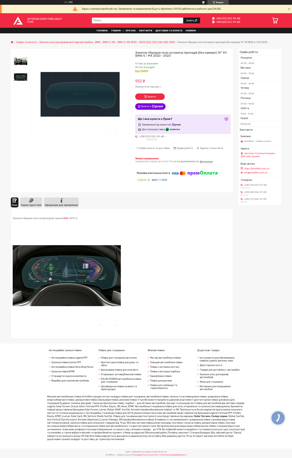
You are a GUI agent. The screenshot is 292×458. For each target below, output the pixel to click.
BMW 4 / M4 (109, 42)
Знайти (190, 20)
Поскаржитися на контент (146, 455)
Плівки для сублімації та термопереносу (163, 387)
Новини (191, 30)
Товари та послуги (26, 42)
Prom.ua (163, 452)
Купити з (146, 106)
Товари (116, 30)
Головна (102, 30)
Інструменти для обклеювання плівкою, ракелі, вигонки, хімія (217, 359)
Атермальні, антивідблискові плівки (121, 374)
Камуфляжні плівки (161, 376)
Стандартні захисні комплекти (69, 376)
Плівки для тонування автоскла (119, 357)
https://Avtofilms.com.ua (256, 168)
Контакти (145, 30)
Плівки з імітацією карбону (165, 371)
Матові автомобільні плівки (165, 357)
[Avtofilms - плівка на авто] (18, 20)
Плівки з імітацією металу (164, 367)
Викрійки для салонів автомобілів (70, 380)
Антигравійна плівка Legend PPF (69, 357)
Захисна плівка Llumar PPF (66, 362)
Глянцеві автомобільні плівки (166, 362)
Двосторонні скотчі (211, 365)
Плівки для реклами (161, 380)
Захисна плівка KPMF (63, 371)
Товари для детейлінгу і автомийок (220, 369)
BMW (97, 42)
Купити (152, 96)
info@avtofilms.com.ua (255, 172)
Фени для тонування (211, 381)
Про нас (131, 30)
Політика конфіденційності (173, 455)
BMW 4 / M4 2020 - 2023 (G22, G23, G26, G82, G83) (146, 42)
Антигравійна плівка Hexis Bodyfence (72, 367)
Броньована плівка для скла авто (119, 369)
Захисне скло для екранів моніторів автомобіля (66, 42)
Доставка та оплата (168, 30)
